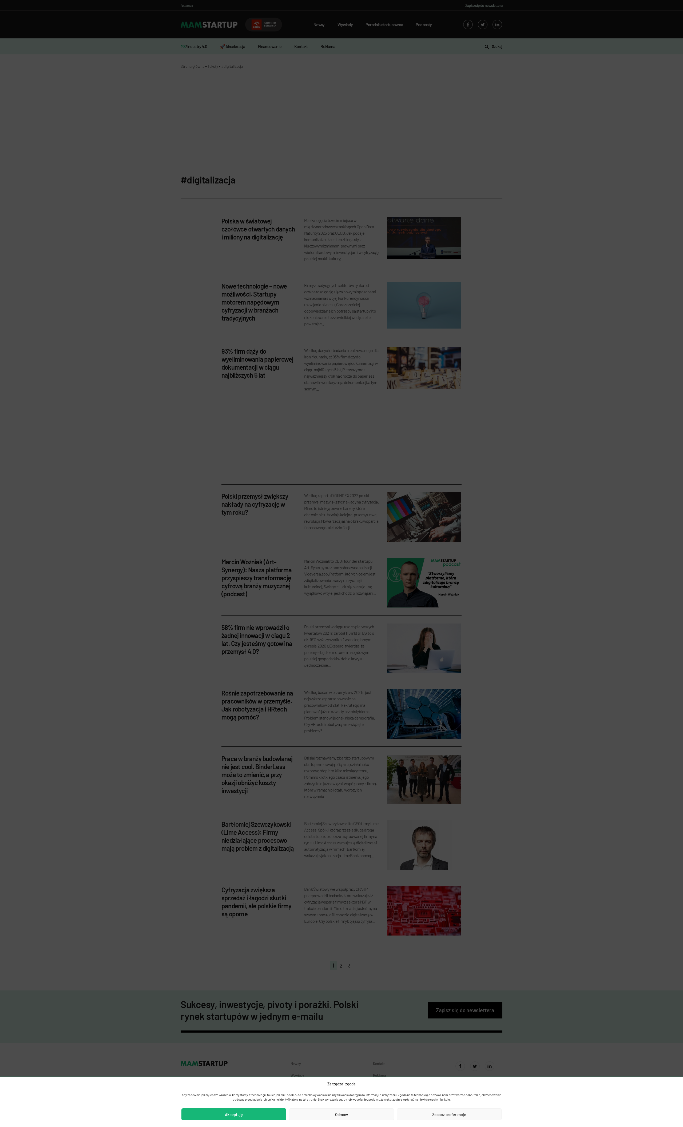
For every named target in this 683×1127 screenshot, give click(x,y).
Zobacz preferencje (449, 1114)
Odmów (341, 1114)
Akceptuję (234, 1114)
